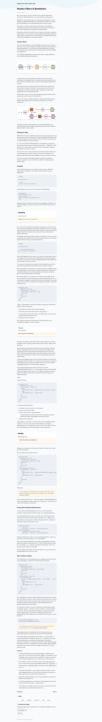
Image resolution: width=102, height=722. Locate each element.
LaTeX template (41, 538)
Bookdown (48, 20)
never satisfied (26, 20)
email (19, 719)
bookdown (29, 700)
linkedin (29, 719)
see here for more (39, 683)
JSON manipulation (27, 45)
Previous (20, 691)
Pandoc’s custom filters (44, 32)
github (26, 719)
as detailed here (41, 364)
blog (26, 3)
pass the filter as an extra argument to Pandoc (27, 519)
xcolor (44, 367)
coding (22, 700)
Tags (20, 696)
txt (32, 719)
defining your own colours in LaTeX (31, 371)
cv (23, 719)
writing (43, 700)
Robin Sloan (23, 374)
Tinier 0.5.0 (19, 713)
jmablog (19, 3)
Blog (28, 704)
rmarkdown (36, 700)
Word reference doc (45, 238)
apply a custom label (41, 236)
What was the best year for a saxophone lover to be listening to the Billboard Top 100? (36, 706)
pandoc (49, 700)
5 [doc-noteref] (55, 519)
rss (21, 719)
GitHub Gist (19, 487)
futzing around (40, 20)
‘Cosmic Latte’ (50, 372)
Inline (29, 159)
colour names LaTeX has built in (40, 627)
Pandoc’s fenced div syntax (40, 169)
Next (54, 691)
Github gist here (49, 17)
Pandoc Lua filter (27, 15)
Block (23, 161)
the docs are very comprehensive (44, 135)
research (30, 3)
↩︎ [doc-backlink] (54, 658)
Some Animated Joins (22, 710)
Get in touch (45, 549)
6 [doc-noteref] (45, 538)
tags (34, 3)
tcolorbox (31, 359)
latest (22, 3)
